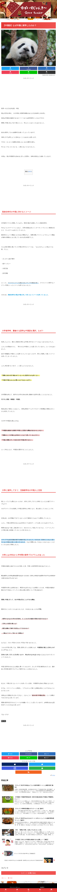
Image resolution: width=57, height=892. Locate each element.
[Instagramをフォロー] (15, 768)
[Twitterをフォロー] (42, 764)
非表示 (30, 171)
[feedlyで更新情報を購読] (42, 768)
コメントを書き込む (28, 873)
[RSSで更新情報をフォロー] (28, 772)
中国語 (4, 721)
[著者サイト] (15, 764)
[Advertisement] (28, 89)
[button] (47, 72)
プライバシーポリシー (15, 887)
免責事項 (42, 887)
